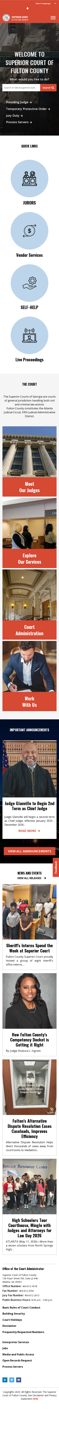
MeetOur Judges (29, 486)
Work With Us (29, 701)
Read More (27, 831)
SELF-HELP (29, 307)
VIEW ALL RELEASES (29, 878)
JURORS (29, 203)
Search (47, 87)
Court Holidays (12, 1320)
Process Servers (17, 122)
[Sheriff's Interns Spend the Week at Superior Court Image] (29, 911)
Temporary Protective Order (26, 109)
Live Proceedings (30, 359)
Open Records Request (17, 1360)
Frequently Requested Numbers (23, 1332)
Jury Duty (12, 115)
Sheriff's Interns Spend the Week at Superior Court (29, 948)
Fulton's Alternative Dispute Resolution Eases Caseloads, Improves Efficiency (30, 1128)
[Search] (21, 87)
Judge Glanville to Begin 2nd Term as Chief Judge (29, 805)
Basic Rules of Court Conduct (21, 1307)
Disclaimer (9, 1326)
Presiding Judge (17, 102)
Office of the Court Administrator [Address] (23, 1269)
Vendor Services (29, 255)
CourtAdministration (29, 630)
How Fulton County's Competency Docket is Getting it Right (29, 1039)
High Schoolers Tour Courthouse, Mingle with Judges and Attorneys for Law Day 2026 (30, 1228)
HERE (35, 1398)
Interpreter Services (15, 1342)
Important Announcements (29, 730)
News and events (30, 873)
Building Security (13, 1313)
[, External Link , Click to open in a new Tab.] (4, 1379)
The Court (29, 384)
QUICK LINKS (29, 146)
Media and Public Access (18, 1354)
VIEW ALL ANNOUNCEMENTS (29, 851)
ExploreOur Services (29, 558)
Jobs (5, 1348)
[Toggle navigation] (53, 18)
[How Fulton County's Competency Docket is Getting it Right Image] (29, 1000)
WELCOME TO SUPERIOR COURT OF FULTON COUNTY (29, 62)
